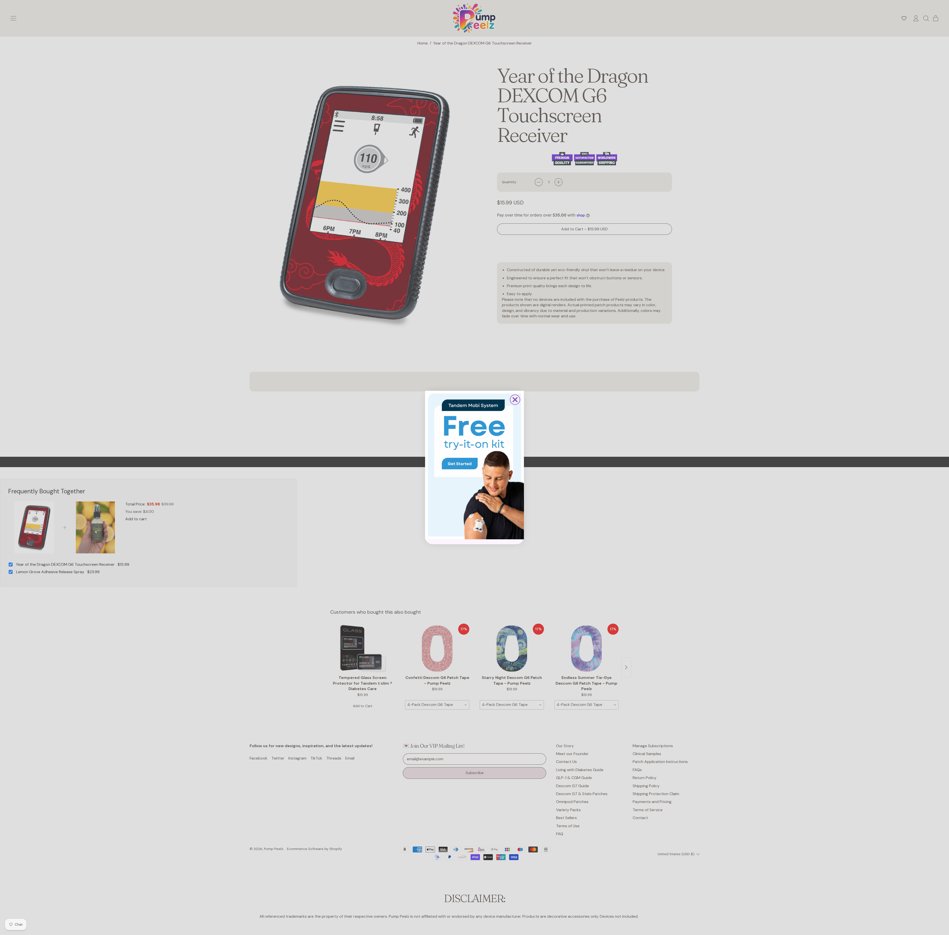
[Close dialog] (515, 400)
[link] (474, 465)
